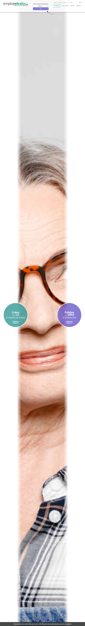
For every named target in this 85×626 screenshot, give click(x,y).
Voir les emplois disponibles (40, 4)
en (81, 2)
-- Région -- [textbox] (42, 6)
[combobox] (40, 6)
